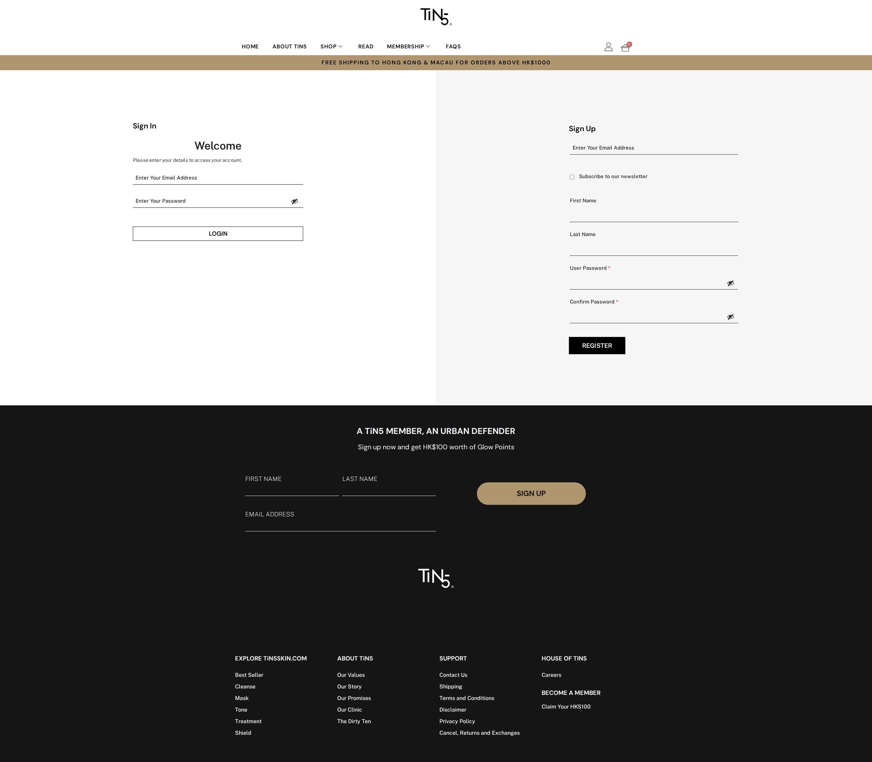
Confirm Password (594, 302)
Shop (329, 46)
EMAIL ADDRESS (269, 514)
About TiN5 (289, 46)
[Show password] (294, 201)
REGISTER (597, 345)
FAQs (453, 46)
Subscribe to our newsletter (613, 176)
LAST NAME (359, 479)
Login (218, 234)
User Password (590, 268)
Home (250, 46)
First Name (583, 200)
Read (365, 46)
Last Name (583, 234)
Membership (405, 46)
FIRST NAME (263, 479)
